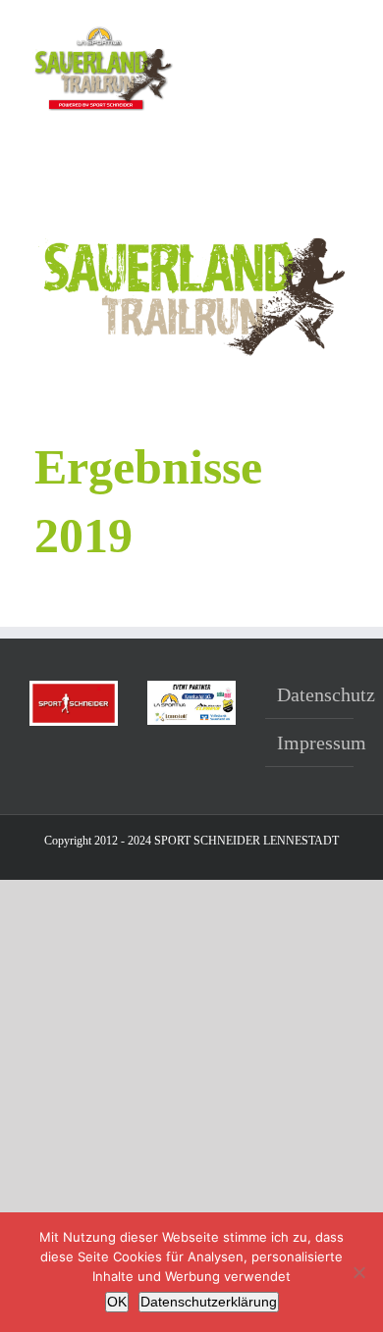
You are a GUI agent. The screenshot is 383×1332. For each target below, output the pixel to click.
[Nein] (358, 1272)
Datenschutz (310, 694)
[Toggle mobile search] (310, 30)
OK (117, 1301)
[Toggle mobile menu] (346, 30)
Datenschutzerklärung (208, 1301)
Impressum (310, 742)
